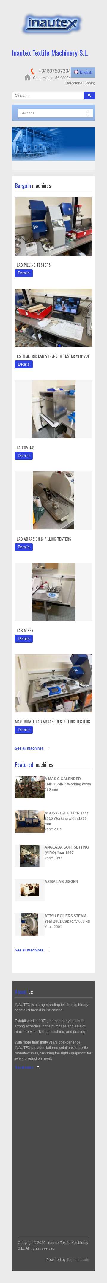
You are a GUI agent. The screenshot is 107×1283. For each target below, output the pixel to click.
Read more (24, 1067)
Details (24, 273)
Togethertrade (78, 1260)
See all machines (29, 748)
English (86, 72)
